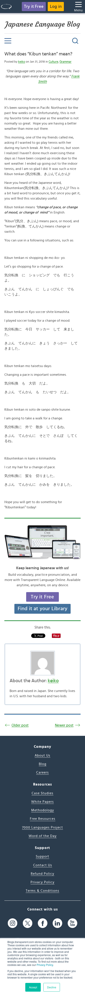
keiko (21, 61)
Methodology (42, 810)
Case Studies (42, 793)
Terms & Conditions (42, 890)
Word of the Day (43, 836)
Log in (56, 6)
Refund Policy (42, 873)
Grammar (65, 61)
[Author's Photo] (42, 663)
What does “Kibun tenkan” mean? (38, 53)
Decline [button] (51, 987)
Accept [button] (33, 987)
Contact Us (42, 865)
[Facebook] (43, 923)
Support (42, 856)
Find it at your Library (43, 608)
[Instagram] (12, 923)
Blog (42, 764)
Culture (53, 61)
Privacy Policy (45, 965)
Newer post (64, 725)
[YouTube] (72, 923)
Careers (42, 772)
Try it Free (34, 6)
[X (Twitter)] (27, 923)
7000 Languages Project (42, 827)
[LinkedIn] (57, 923)
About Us (42, 755)
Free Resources (42, 818)
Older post (20, 725)
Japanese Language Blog (42, 24)
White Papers (42, 801)
